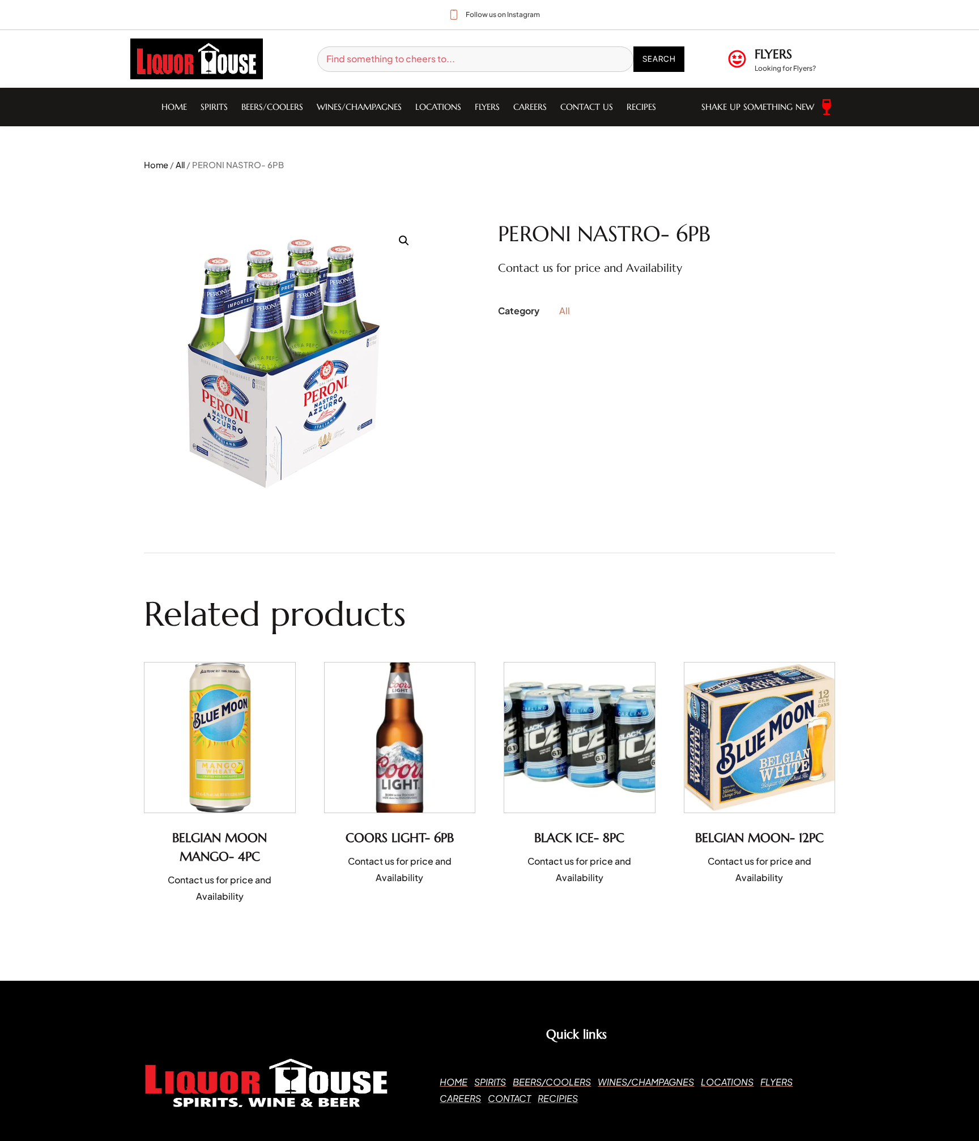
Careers (530, 106)
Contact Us (586, 106)
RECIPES (641, 106)
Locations (438, 106)
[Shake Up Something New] (827, 107)
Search (659, 58)
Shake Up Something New (757, 106)
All (180, 165)
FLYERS (773, 54)
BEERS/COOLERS (272, 106)
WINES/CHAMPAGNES (359, 106)
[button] (404, 240)
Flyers (487, 106)
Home (174, 106)
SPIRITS (214, 106)
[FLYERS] (737, 59)
